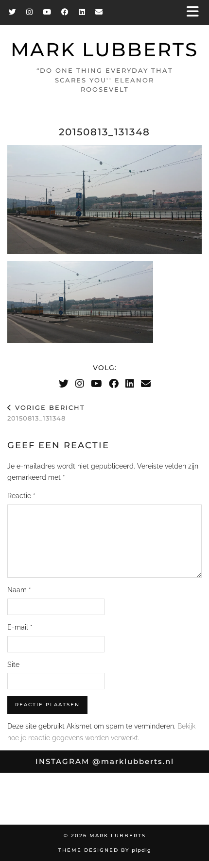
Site (13, 664)
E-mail (20, 627)
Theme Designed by (104, 850)
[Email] (99, 11)
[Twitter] (13, 11)
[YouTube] (47, 11)
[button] (196, 12)
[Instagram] (29, 11)
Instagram (104, 761)
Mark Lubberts (104, 49)
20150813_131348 (46, 413)
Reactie (21, 496)
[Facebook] (65, 11)
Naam (19, 590)
